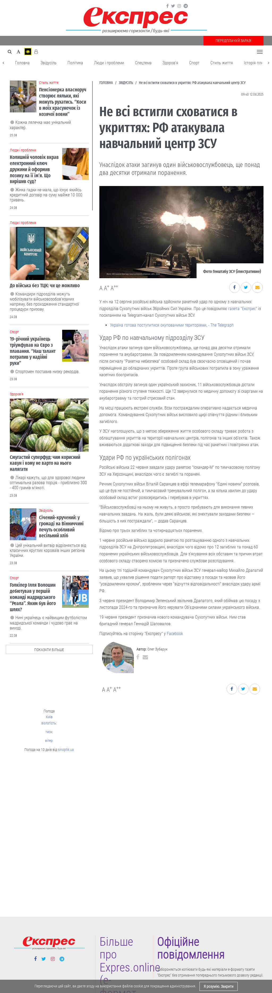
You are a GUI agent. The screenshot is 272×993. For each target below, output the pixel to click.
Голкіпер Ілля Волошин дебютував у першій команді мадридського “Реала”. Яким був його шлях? (33, 597)
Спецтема (143, 62)
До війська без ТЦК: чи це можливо (45, 285)
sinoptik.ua (66, 749)
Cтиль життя (221, 62)
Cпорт (194, 62)
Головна (22, 62)
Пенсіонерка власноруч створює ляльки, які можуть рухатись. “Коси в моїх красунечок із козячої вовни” (62, 102)
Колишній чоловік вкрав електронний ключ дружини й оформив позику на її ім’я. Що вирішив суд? (34, 169)
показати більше (49, 650)
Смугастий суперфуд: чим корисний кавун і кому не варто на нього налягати (45, 463)
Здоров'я (170, 62)
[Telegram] (186, 6)
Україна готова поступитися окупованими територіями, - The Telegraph (172, 325)
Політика (75, 62)
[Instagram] (179, 6)
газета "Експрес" (242, 308)
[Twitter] (173, 6)
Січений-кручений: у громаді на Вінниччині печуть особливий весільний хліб (61, 526)
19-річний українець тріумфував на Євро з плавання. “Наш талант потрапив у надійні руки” (33, 351)
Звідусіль (49, 62)
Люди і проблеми (109, 62)
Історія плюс (255, 62)
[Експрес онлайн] (136, 19)
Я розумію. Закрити (218, 986)
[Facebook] (167, 6)
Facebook (175, 633)
